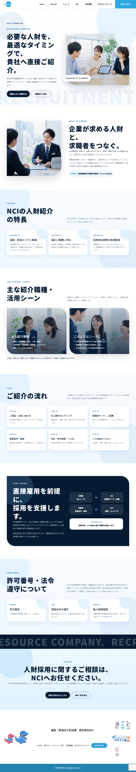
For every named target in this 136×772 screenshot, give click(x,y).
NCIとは (54, 4)
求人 (77, 4)
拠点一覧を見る (81, 695)
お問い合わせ (125, 4)
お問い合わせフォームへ (57, 695)
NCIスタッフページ (105, 4)
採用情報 (88, 4)
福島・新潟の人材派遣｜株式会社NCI (72, 730)
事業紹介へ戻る (41, 94)
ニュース (66, 4)
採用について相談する (18, 94)
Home (42, 4)
